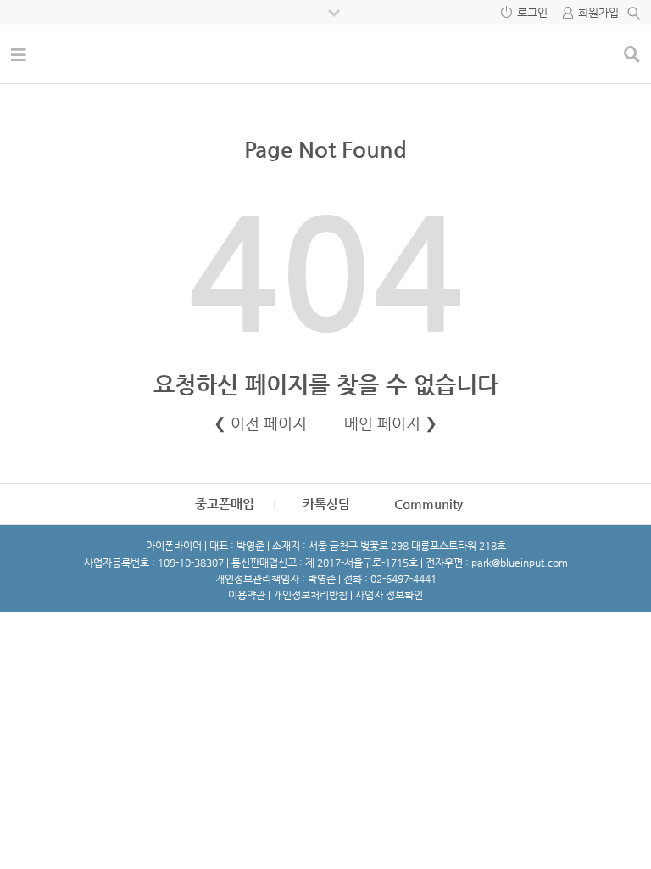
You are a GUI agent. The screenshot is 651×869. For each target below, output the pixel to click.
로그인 (532, 12)
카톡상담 (326, 503)
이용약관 (246, 595)
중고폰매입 (224, 503)
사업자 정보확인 (389, 595)
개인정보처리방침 (310, 595)
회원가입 (598, 12)
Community (428, 503)
